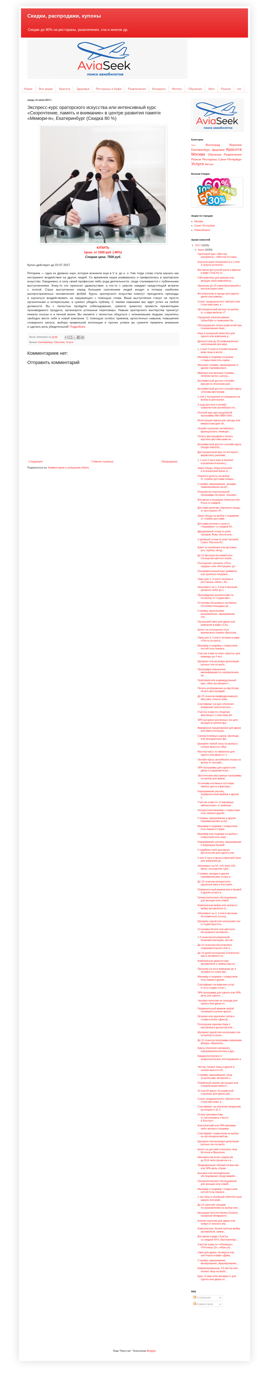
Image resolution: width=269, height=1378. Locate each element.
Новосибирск (202, 230)
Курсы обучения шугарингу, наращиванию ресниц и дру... (217, 1049)
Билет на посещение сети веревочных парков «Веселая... (218, 631)
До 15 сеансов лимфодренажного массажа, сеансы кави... (218, 698)
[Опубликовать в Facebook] (78, 337)
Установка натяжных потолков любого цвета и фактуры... (216, 785)
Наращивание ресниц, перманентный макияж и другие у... (218, 794)
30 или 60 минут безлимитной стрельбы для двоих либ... (215, 1092)
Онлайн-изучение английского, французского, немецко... (216, 430)
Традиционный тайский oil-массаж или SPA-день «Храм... (218, 1167)
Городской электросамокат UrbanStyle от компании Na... (216, 319)
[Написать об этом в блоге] (71, 337)
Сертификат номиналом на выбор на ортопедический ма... (218, 1135)
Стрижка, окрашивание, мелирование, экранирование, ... (219, 1262)
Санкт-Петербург (230, 159)
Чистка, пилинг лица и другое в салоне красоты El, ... (216, 1068)
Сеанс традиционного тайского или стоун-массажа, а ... (219, 303)
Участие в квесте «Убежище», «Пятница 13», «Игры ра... (215, 1246)
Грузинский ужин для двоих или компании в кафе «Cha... (216, 623)
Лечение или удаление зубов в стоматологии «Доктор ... (216, 1018)
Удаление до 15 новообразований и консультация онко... (219, 287)
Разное (226, 88)
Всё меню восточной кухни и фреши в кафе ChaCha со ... (219, 271)
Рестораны (209, 159)
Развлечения (137, 88)
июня (201, 249)
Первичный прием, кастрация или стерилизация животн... (218, 1084)
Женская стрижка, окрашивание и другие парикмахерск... (218, 366)
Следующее (35, 461)
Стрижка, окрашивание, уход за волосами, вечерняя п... (215, 1076)
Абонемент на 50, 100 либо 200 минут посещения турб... (216, 867)
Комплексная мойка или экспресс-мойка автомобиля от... (218, 907)
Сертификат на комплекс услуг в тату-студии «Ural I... (216, 986)
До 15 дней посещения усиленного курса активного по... (218, 954)
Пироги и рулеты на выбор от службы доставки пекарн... (216, 477)
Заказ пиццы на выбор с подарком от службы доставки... (218, 517)
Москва (198, 154)
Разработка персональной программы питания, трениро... (218, 493)
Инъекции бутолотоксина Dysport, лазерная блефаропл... (218, 1214)
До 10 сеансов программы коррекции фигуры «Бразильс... (220, 1042)
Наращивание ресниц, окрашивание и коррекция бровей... (219, 843)
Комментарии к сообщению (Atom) (68, 467)
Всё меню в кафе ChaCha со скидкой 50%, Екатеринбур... (218, 1238)
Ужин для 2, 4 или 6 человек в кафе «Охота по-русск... (219, 639)
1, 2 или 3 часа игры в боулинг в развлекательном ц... (215, 462)
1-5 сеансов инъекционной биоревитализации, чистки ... (216, 939)
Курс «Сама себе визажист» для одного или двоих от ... (217, 1278)
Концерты (159, 88)
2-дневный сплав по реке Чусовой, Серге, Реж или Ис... (218, 541)
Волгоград (213, 145)
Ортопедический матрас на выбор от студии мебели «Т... (218, 311)
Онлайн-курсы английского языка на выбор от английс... (219, 761)
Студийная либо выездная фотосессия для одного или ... (217, 851)
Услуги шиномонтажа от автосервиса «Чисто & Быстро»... (213, 1117)
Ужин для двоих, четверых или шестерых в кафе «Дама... (216, 1254)
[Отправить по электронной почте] (67, 337)
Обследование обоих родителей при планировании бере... (220, 327)
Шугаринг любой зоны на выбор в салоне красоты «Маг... (217, 745)
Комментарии (204, 1304)
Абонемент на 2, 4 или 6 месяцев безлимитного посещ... (217, 915)
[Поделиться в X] (75, 337)
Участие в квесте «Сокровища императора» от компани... (215, 804)
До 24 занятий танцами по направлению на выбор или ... (219, 1206)
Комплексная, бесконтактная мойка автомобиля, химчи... (219, 1230)
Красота (64, 88)
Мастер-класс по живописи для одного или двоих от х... (216, 753)
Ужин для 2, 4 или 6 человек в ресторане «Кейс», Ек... (215, 581)
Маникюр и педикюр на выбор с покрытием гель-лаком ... (215, 358)
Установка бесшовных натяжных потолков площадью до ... (217, 604)
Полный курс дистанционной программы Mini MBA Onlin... (216, 414)
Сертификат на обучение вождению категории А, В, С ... (219, 1108)
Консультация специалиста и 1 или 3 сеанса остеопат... (219, 263)
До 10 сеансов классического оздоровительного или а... (215, 946)
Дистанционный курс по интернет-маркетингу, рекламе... (218, 454)
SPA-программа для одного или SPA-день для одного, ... (219, 994)
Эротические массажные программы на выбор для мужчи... (219, 777)
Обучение (195, 88)
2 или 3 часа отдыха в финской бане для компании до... (219, 859)
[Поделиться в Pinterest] (82, 337)
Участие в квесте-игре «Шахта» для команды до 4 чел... (219, 655)
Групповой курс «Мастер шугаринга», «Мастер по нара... (218, 255)
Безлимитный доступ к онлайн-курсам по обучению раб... (216, 382)
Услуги (69, 342)
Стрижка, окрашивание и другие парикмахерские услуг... (217, 820)
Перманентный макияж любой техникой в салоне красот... (216, 1010)
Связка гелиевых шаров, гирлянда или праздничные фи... (218, 737)
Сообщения (203, 1297)
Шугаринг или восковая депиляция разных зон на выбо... (218, 663)
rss (239, 88)
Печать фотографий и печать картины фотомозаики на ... (216, 438)
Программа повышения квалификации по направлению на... (218, 672)
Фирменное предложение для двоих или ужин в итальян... (219, 729)
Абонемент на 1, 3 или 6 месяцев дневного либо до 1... (217, 589)
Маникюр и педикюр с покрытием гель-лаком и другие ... (217, 978)
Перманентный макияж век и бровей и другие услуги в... (219, 891)
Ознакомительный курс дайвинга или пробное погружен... (217, 573)
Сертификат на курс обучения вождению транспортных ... (216, 705)
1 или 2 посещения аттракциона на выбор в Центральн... (219, 398)
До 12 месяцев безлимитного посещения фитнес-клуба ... (216, 557)
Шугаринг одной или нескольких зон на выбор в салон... (219, 1034)
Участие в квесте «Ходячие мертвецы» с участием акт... (216, 713)
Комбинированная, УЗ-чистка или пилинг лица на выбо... (218, 1270)
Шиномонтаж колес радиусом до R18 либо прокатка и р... (215, 1159)
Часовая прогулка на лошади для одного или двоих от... (217, 1002)
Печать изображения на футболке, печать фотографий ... (218, 690)
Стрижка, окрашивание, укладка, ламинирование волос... (217, 485)
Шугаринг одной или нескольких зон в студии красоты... (219, 923)
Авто (211, 88)
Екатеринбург (45, 342)
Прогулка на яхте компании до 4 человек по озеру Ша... (217, 970)
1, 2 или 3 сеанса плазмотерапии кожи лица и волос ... (217, 350)
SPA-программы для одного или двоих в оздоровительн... (217, 769)
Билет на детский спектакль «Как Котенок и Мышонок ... (217, 1151)
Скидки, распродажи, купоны (64, 16)
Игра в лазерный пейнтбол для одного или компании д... (216, 335)
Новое (28, 88)
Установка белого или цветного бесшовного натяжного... (216, 931)
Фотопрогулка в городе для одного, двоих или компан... (218, 295)
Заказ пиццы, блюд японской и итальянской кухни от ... (215, 469)
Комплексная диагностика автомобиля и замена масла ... (217, 962)
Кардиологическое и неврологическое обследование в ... (219, 1059)
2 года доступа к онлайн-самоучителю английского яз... (217, 406)
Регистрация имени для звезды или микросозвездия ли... (219, 422)
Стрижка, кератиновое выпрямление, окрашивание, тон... (216, 613)
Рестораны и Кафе (109, 88)
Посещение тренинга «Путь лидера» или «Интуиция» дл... (217, 565)
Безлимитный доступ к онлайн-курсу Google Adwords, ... (219, 446)
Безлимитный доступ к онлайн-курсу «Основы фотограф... (219, 390)
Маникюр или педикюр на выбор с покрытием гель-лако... (218, 835)
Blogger (151, 1350)
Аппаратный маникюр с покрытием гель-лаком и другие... (219, 812)
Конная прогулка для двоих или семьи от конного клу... (216, 1222)
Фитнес (177, 88)
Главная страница (102, 461)
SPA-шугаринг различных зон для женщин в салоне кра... (218, 721)
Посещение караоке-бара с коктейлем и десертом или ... (216, 1026)
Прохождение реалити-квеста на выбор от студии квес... (215, 596)
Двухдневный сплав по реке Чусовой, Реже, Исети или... (215, 533)
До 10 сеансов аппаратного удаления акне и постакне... (216, 883)
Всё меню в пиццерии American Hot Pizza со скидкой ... (219, 501)
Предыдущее (170, 461)
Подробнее (77, 326)
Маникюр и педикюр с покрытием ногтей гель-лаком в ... (217, 647)
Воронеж (235, 145)
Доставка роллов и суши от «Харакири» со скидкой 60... (216, 525)
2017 (198, 245)
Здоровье (83, 88)
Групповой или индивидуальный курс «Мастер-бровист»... (217, 682)
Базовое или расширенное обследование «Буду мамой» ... (218, 1175)
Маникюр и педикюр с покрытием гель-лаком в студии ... (217, 828)
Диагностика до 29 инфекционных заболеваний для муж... (218, 343)
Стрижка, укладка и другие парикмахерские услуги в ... (215, 875)
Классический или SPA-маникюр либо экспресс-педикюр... (217, 1127)
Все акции (46, 88)
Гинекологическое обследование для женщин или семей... (217, 899)
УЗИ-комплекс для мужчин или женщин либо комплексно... (216, 279)
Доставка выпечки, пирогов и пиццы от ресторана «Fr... (219, 509)
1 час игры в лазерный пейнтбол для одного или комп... (220, 1198)
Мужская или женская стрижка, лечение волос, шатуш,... (216, 374)
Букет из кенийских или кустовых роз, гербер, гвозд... (217, 549)
